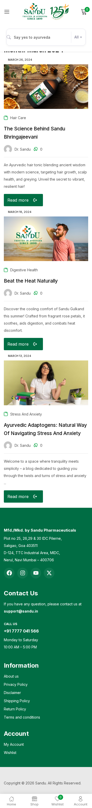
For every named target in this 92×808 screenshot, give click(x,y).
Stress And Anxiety (26, 414)
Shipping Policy (17, 701)
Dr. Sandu (23, 149)
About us (11, 676)
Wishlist (10, 752)
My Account (14, 744)
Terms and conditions (22, 717)
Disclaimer (12, 692)
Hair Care (18, 118)
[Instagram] (22, 573)
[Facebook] (9, 573)
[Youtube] (35, 573)
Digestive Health (24, 270)
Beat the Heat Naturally (31, 281)
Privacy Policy (16, 684)
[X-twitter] (49, 573)
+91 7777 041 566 (21, 631)
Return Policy (15, 709)
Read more (18, 200)
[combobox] (46, 37)
